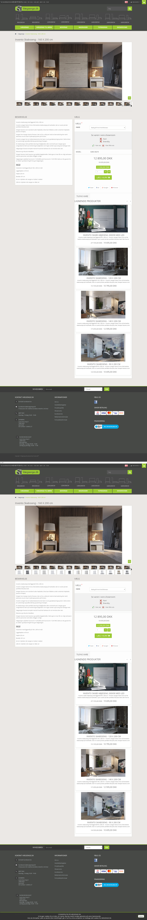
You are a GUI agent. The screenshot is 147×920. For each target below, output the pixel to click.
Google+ (105, 187)
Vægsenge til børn (44, 27)
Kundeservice (59, 414)
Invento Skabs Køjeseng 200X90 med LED (103, 235)
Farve (78, 127)
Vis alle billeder (127, 106)
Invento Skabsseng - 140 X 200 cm (103, 321)
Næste (131, 106)
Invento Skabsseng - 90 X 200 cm (103, 364)
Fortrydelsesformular (61, 420)
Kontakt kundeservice (25, 401)
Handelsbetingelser (60, 405)
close (141, 916)
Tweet (91, 187)
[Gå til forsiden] (15, 34)
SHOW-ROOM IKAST (25, 437)
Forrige (15, 106)
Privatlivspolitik (59, 408)
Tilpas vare (82, 196)
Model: (78, 152)
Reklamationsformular (61, 417)
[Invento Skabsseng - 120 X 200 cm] (103, 261)
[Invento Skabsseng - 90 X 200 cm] (103, 347)
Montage (63, 27)
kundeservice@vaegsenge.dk (27, 407)
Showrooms (122, 27)
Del (98, 187)
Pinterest (115, 187)
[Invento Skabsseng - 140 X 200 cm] (103, 304)
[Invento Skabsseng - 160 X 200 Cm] (19, 104)
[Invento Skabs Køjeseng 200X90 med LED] (103, 218)
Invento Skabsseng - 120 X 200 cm (103, 278)
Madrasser (83, 27)
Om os (56, 402)
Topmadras (102, 27)
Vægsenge (24, 27)
